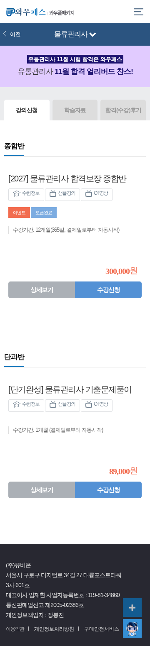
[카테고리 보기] (138, 11)
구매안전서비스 (101, 629)
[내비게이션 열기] (92, 35)
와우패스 (24, 11)
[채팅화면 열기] (132, 628)
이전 (15, 34)
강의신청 (27, 110)
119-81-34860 (104, 595)
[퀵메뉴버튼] (132, 607)
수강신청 (108, 289)
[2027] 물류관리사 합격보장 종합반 (67, 178)
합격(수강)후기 (123, 110)
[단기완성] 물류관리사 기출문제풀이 (70, 389)
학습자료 (75, 110)
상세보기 (41, 289)
